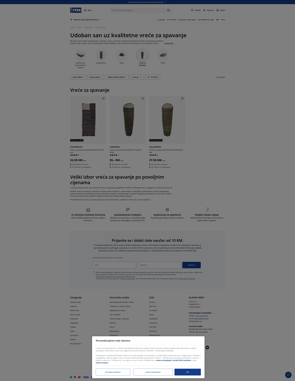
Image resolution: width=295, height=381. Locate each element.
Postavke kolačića (113, 372)
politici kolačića (102, 363)
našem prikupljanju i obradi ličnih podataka (173, 360)
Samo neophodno (153, 372)
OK (187, 372)
